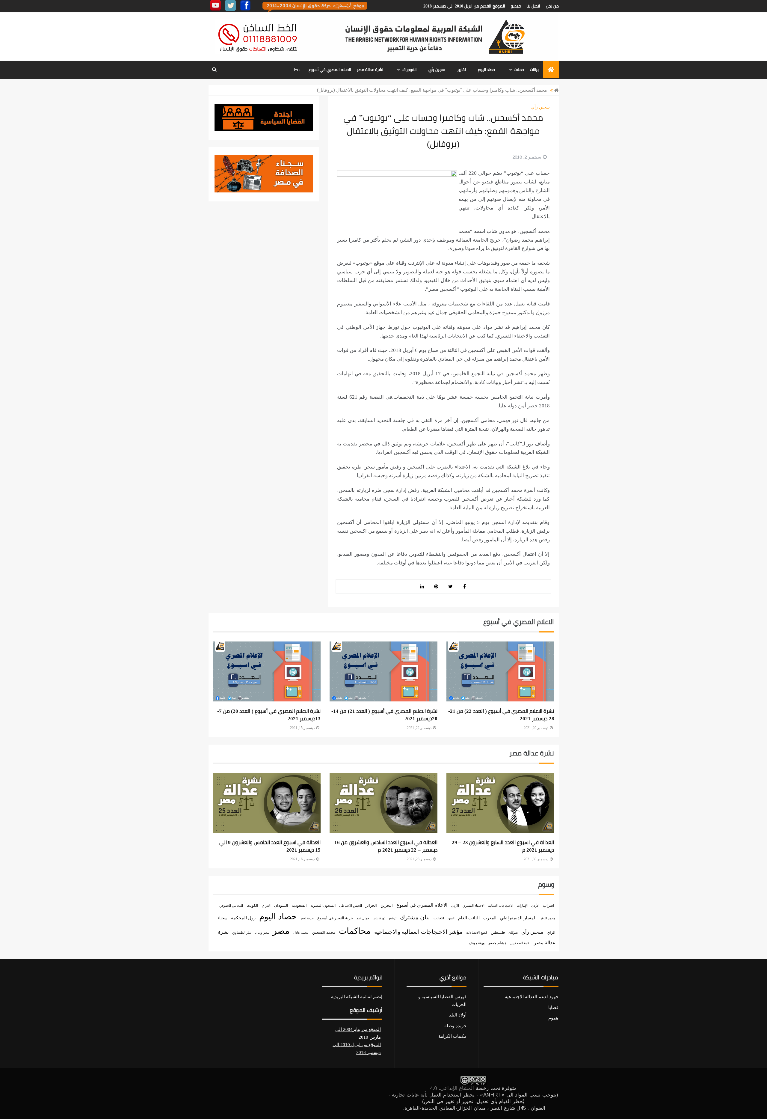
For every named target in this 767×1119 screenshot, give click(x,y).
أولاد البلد (457, 1015)
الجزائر (371, 905)
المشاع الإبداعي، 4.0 (452, 1088)
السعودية (299, 905)
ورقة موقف (476, 943)
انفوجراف (409, 69)
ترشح (392, 918)
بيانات (534, 69)
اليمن (451, 918)
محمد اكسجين (323, 932)
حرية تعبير (307, 918)
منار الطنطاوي (241, 932)
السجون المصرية (323, 905)
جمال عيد (363, 918)
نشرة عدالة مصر (370, 69)
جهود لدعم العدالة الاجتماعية (531, 996)
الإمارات (522, 905)
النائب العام (469, 917)
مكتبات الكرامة (452, 1036)
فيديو (516, 6)
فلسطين (498, 932)
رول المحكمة (243, 917)
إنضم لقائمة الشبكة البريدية (356, 996)
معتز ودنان (262, 932)
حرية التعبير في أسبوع (335, 918)
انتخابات (439, 918)
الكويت (252, 905)
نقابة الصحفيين (520, 943)
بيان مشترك (415, 917)
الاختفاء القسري (473, 905)
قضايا (553, 1007)
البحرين (387, 905)
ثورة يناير (379, 918)
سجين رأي (436, 69)
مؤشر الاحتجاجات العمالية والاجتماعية (418, 932)
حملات (519, 69)
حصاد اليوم (486, 69)
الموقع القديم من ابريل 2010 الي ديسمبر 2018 (464, 6)
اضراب (548, 905)
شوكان (513, 932)
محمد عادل (301, 932)
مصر (281, 931)
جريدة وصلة (455, 1025)
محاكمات (355, 931)
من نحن (552, 6)
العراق (266, 905)
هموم (553, 1018)
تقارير (461, 69)
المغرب (489, 918)
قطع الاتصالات (476, 932)
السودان (281, 905)
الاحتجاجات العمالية (500, 905)
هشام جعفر (497, 943)
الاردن (455, 905)
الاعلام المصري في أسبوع (330, 69)
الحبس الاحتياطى (350, 905)
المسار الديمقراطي (518, 917)
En (297, 69)
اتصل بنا (533, 6)
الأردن (535, 905)
